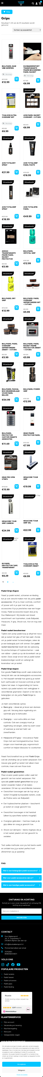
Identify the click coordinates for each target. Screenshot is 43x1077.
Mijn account (9, 1022)
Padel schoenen (10, 980)
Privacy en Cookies (22, 1074)
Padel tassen (9, 977)
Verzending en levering (13, 1025)
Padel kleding (9, 987)
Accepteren (21, 1064)
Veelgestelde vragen (12, 1035)
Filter (8, 12)
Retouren (7, 1032)
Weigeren (21, 1070)
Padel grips (8, 984)
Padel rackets (9, 974)
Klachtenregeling (10, 1028)
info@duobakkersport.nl (14, 944)
